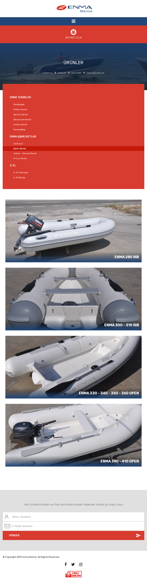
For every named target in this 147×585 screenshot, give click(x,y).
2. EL (13, 165)
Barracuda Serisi (22, 119)
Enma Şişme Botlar (95, 73)
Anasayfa (47, 73)
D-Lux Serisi (20, 158)
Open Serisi (76, 73)
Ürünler (62, 73)
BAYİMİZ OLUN (73, 37)
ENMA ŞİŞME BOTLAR (23, 136)
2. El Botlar (19, 177)
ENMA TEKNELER (20, 97)
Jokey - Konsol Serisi (25, 153)
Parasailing (19, 129)
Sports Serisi (20, 114)
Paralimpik (19, 104)
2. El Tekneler (20, 172)
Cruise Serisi (20, 124)
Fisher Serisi (20, 109)
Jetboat (18, 143)
